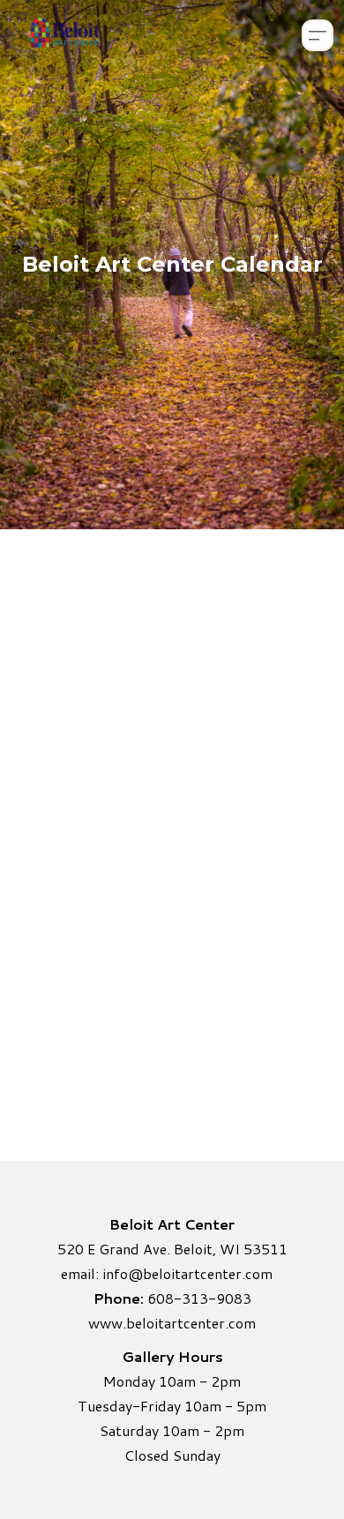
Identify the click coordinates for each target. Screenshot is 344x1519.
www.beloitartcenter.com (172, 1323)
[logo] (63, 35)
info (115, 1273)
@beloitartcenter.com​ (200, 1273)
